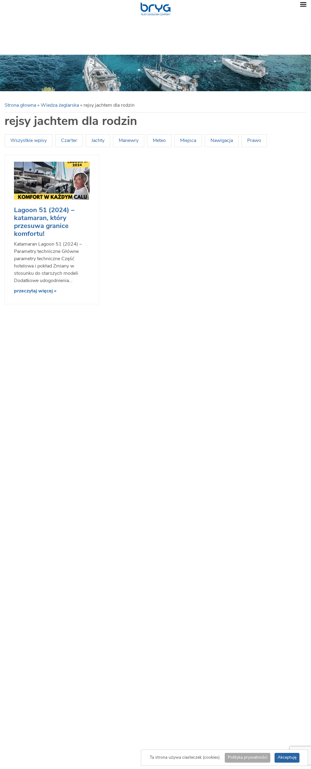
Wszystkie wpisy (28, 140)
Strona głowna (20, 105)
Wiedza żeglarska (60, 105)
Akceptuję (287, 757)
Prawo (254, 140)
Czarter (69, 140)
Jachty (97, 140)
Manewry (128, 140)
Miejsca (188, 140)
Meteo (159, 140)
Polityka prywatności (247, 757)
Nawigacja (221, 140)
